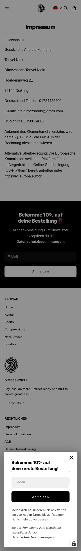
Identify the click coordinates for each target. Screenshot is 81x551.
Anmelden (40, 497)
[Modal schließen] (72, 458)
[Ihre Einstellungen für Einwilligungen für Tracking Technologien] (73, 543)
